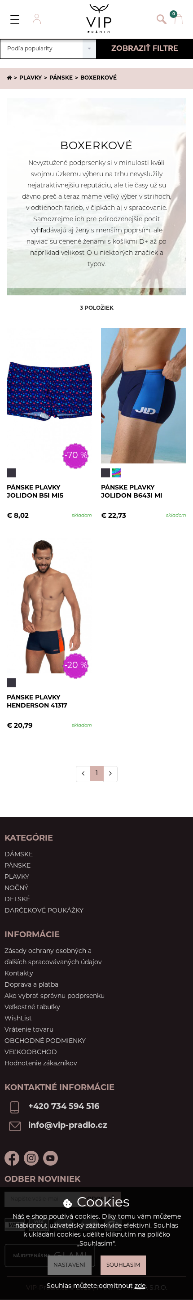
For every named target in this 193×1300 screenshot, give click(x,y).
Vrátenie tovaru (28, 1030)
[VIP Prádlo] (98, 18)
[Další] (110, 774)
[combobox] (48, 49)
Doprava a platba (31, 985)
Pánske (61, 78)
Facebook (11, 1158)
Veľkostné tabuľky (32, 1007)
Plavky (30, 78)
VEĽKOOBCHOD (30, 1052)
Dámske (18, 854)
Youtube (50, 1158)
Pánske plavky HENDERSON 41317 (37, 702)
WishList (18, 1018)
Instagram (31, 1158)
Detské (17, 899)
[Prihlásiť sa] (36, 19)
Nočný (16, 888)
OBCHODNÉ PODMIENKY (45, 1041)
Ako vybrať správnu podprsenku (54, 996)
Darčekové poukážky (43, 911)
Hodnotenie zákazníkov (40, 1063)
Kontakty (18, 974)
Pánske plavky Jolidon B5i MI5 (35, 492)
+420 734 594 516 (63, 1107)
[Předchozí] (83, 774)
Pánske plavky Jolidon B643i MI (131, 492)
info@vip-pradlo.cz (67, 1126)
